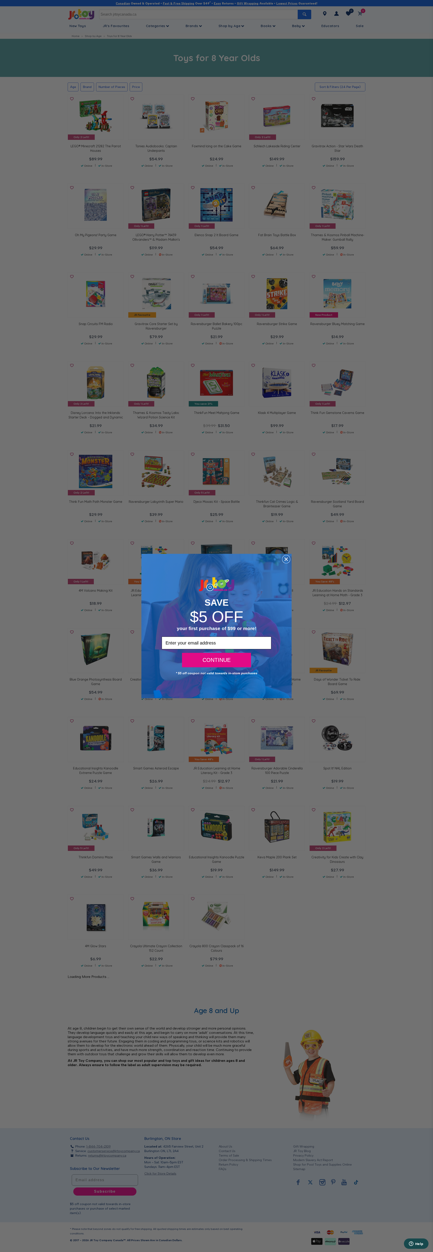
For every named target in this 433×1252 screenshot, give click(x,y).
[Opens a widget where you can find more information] (416, 1244)
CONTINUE (217, 660)
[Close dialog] (286, 559)
